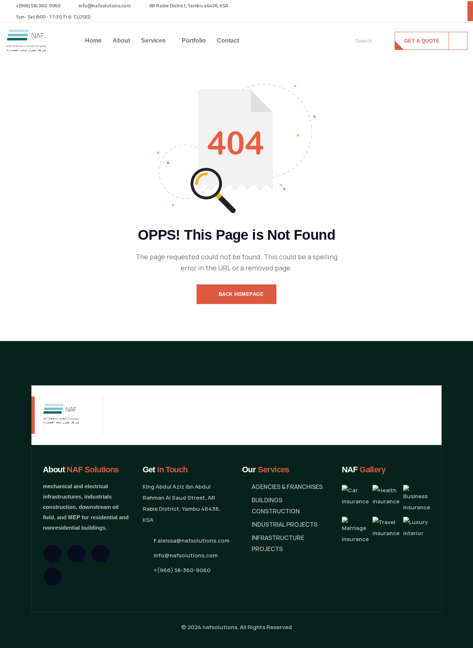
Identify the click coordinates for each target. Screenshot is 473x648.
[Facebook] (76, 553)
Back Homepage (240, 294)
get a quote (422, 41)
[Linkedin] (52, 576)
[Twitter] (52, 553)
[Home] (26, 40)
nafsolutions (220, 627)
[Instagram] (100, 553)
